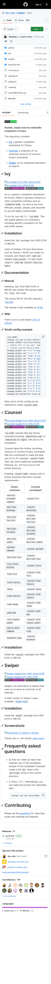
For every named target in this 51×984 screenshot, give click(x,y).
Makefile (12, 98)
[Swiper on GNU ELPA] (21, 677)
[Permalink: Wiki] (2, 314)
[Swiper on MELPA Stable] (34, 680)
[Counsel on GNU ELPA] (21, 423)
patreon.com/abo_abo (17, 867)
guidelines (25, 813)
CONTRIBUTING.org (17, 93)
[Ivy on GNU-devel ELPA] (22, 182)
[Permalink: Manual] (2, 281)
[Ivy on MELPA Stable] (34, 188)
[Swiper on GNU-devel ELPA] (24, 673)
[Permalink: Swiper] (2, 666)
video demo (38, 738)
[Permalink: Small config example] (2, 329)
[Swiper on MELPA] (14, 680)
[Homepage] (25, 4)
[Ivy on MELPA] (14, 188)
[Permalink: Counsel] (2, 412)
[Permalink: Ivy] (2, 174)
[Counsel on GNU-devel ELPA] (25, 420)
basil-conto (26, 37)
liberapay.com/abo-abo (18, 862)
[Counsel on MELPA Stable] (34, 427)
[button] (43, 337)
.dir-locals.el (13, 70)
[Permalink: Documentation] (2, 272)
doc (9, 53)
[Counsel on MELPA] (14, 427)
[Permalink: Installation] (2, 233)
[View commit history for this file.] (11, 41)
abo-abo (10, 12)
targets (11, 59)
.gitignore (12, 81)
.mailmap (12, 87)
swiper (21, 12)
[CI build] (10, 122)
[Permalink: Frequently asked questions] (2, 749)
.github (11, 48)
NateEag (13, 37)
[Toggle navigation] (4, 4)
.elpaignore (13, 76)
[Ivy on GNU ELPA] (19, 185)
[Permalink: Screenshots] (2, 726)
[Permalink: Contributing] (2, 805)
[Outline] (47, 112)
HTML (40, 307)
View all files (25, 104)
